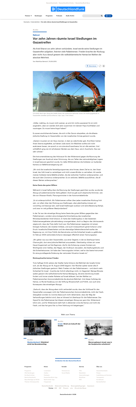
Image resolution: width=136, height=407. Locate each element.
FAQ (80, 370)
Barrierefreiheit (101, 382)
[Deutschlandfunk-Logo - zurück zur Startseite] (68, 9)
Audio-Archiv (70, 15)
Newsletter (82, 373)
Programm (49, 15)
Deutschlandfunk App (50, 377)
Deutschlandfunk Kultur (66, 3)
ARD (55, 388)
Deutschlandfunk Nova (82, 3)
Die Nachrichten (30, 375)
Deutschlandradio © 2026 (68, 394)
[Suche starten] (101, 15)
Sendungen (38, 15)
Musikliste (82, 377)
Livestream (47, 370)
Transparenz (100, 377)
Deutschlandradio (52, 3)
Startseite (27, 22)
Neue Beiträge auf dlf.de (32, 379)
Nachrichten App (49, 379)
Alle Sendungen (30, 373)
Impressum (90, 386)
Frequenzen (47, 382)
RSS (80, 379)
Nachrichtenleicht (30, 377)
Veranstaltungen (84, 375)
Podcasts (59, 15)
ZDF (60, 388)
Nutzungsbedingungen (78, 386)
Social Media (66, 373)
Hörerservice (66, 370)
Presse (98, 373)
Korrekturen (100, 379)
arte (71, 388)
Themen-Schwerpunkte (32, 382)
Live (110, 15)
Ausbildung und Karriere (103, 375)
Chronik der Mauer (80, 388)
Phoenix (65, 388)
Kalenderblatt (35, 22)
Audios (46, 373)
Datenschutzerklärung (62, 386)
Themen (27, 15)
